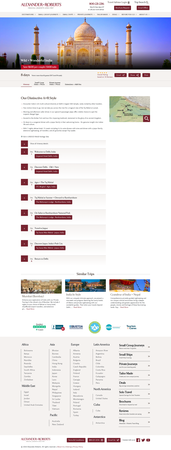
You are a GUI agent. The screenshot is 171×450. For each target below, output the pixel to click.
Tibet (54, 406)
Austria (76, 357)
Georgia (76, 380)
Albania (76, 351)
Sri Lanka (56, 399)
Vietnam (55, 409)
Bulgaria (76, 360)
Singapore (56, 396)
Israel (26, 395)
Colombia (100, 367)
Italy (75, 393)
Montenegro (78, 399)
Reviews (130, 412)
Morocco (28, 357)
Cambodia (56, 357)
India (54, 367)
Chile (98, 364)
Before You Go (128, 15)
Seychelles (28, 367)
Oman (27, 402)
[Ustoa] (76, 327)
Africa (25, 344)
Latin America (102, 344)
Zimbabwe (28, 380)
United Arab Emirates (33, 405)
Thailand (56, 403)
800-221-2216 (96, 4)
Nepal (54, 390)
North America (102, 389)
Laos (54, 380)
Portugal (77, 406)
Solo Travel (129, 393)
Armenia (76, 354)
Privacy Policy (78, 447)
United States (102, 399)
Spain (75, 412)
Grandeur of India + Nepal (125, 294)
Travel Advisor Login (117, 2)
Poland (76, 403)
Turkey (76, 416)
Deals (114, 15)
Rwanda (27, 364)
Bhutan (55, 351)
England (76, 370)
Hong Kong (57, 364)
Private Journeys (85, 15)
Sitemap (69, 447)
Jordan (27, 399)
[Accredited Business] (57, 327)
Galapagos (100, 377)
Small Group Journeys (48, 15)
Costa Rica (100, 370)
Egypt (26, 392)
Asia (52, 344)
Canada (99, 395)
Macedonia (78, 396)
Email (119, 75)
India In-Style (73, 294)
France (76, 377)
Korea (54, 377)
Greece (76, 383)
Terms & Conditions (76, 440)
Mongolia (56, 386)
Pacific (53, 415)
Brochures (128, 402)
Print (146, 75)
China (54, 360)
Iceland (76, 390)
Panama (99, 380)
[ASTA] (113, 327)
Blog (129, 421)
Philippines (57, 393)
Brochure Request (122, 8)
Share (133, 75)
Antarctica (99, 417)
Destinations (28, 15)
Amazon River (102, 351)
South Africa (29, 370)
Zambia (27, 377)
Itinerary (26, 84)
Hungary (77, 386)
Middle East (28, 386)
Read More (30, 309)
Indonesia (56, 370)
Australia (56, 421)
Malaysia (56, 383)
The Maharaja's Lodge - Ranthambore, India (53, 202)
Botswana (28, 351)
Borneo (55, 354)
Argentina (100, 354)
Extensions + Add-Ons (73, 84)
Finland (76, 373)
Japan (54, 373)
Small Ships (68, 15)
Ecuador (99, 373)
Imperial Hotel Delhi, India (46, 156)
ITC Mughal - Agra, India (45, 187)
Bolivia (99, 357)
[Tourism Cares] (131, 327)
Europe (75, 344)
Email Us (112, 440)
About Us (143, 15)
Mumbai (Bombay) (33, 296)
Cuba (97, 404)
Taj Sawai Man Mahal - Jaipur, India (50, 233)
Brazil (98, 360)
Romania (77, 409)
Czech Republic (79, 367)
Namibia (27, 360)
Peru (98, 383)
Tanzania (28, 373)
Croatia (76, 364)
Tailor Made (102, 15)
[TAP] (94, 327)
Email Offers (143, 8)
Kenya (26, 354)
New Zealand (58, 425)
